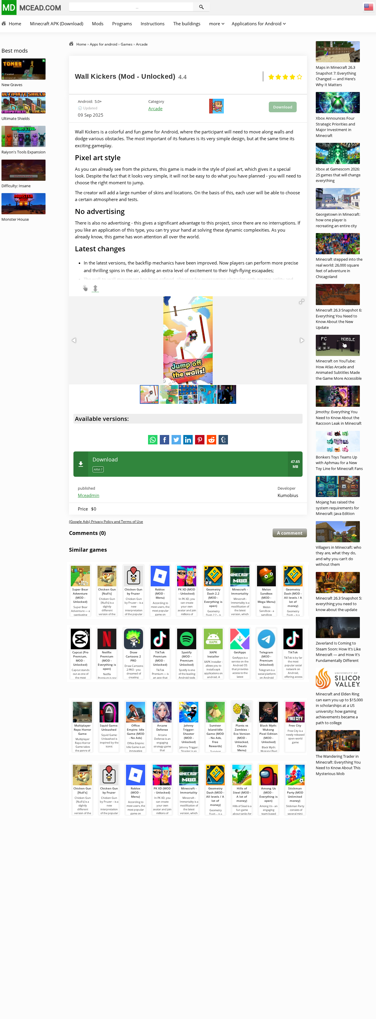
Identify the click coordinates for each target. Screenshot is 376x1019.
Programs (122, 23)
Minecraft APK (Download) (56, 23)
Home (15, 23)
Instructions (152, 23)
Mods (97, 23)
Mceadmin (88, 495)
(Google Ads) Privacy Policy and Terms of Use (106, 521)
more (214, 23)
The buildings (186, 23)
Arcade (155, 108)
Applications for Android (256, 23)
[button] (301, 301)
